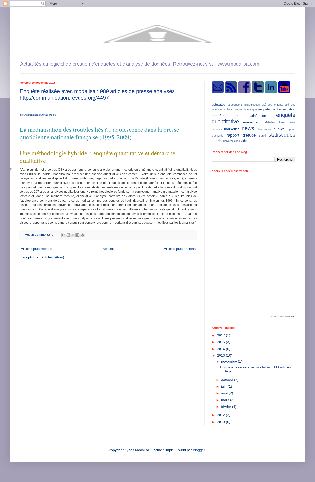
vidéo (244, 141)
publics (279, 129)
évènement (252, 122)
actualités (218, 104)
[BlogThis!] (68, 235)
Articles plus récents (36, 249)
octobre (227, 380)
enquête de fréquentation (276, 109)
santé (262, 135)
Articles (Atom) (52, 257)
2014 (221, 349)
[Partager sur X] (73, 235)
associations (235, 104)
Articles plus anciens (180, 249)
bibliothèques (252, 104)
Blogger (199, 450)
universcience (231, 140)
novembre (229, 361)
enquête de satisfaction (239, 115)
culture (228, 109)
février (226, 407)
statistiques (281, 135)
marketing (232, 129)
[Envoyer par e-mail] (63, 235)
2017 (221, 335)
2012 (221, 415)
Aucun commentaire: (40, 234)
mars (225, 400)
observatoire (264, 129)
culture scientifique (245, 109)
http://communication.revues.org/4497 (39, 114)
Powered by (281, 316)
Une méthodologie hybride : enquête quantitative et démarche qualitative (97, 157)
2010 (221, 422)
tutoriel (217, 141)
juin (224, 386)
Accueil (108, 249)
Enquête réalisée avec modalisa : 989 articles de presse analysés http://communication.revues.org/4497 (97, 94)
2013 (221, 355)
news (248, 128)
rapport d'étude (241, 135)
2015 (221, 342)
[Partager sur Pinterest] (82, 235)
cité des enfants (272, 104)
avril (225, 393)
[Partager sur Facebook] (77, 235)
